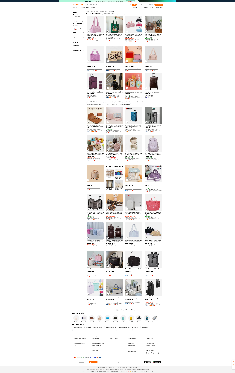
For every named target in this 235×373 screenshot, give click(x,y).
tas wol (106, 104)
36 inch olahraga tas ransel (130, 101)
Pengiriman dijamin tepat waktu (98, 343)
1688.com (105, 367)
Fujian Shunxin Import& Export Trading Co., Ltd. (133, 130)
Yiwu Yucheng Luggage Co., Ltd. (131, 245)
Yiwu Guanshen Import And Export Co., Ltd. (114, 160)
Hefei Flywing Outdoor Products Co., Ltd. (113, 131)
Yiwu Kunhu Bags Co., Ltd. (149, 245)
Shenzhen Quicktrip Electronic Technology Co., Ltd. (153, 190)
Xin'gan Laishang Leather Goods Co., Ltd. (152, 130)
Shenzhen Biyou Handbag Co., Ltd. (151, 69)
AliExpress (100, 367)
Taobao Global (122, 367)
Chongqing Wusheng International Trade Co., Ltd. (133, 69)
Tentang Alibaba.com (78, 336)
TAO (127, 367)
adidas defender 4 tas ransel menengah (95, 104)
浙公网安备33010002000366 (137, 371)
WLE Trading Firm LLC (149, 96)
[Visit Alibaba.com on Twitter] (151, 353)
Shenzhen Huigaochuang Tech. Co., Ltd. (113, 218)
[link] (233, 361)
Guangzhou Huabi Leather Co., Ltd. (93, 188)
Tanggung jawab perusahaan (79, 343)
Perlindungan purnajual (96, 345)
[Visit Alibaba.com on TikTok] (158, 353)
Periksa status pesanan (150, 343)
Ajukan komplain (131, 343)
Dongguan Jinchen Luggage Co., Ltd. (94, 218)
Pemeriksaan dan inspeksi (97, 347)
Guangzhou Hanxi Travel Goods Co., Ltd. (132, 218)
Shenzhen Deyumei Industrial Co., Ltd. (152, 218)
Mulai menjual (148, 340)
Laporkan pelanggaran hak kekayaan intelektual (134, 348)
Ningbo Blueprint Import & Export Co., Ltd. (94, 41)
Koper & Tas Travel (103, 11)
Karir (75, 345)
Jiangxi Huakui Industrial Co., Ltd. (93, 96)
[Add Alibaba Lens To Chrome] (93, 362)
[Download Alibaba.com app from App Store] (147, 362)
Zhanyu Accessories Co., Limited (93, 246)
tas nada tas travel (145, 327)
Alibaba (87, 11)
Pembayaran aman (95, 338)
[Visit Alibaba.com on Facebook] (146, 353)
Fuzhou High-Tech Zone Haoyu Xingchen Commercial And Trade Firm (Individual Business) (114, 274)
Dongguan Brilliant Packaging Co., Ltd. (132, 159)
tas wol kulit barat (119, 101)
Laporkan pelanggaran (132, 351)
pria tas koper (100, 101)
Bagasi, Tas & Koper (94, 11)
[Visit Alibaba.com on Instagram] (153, 353)
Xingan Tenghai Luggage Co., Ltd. (112, 245)
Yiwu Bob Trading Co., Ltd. (130, 274)
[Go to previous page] (114, 310)
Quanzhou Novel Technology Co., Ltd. (113, 69)
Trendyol (130, 367)
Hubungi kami (130, 340)
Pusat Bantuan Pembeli (132, 338)
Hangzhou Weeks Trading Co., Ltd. (112, 96)
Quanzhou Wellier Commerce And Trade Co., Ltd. (133, 97)
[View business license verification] (128, 371)
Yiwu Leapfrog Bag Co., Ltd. (130, 40)
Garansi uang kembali (96, 340)
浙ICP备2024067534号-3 (149, 371)
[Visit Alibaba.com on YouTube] (156, 353)
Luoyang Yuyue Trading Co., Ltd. (151, 40)
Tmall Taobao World (111, 367)
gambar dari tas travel (78, 327)
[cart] (146, 4)
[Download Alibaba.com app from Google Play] (157, 362)
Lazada (117, 367)
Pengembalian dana (131, 345)
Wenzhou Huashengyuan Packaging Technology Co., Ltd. (114, 39)
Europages (135, 367)
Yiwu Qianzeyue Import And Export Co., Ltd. (133, 189)
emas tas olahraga (142, 101)
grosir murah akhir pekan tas (111, 327)
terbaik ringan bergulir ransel (125, 104)
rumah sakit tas (114, 104)
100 (131, 309)
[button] (130, 4)
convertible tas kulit (91, 101)
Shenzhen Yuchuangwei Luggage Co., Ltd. (94, 130)
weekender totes (135, 327)
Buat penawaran (113, 340)
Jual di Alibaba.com (149, 338)
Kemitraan (147, 347)
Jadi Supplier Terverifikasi (150, 345)
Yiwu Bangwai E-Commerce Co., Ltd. (93, 159)
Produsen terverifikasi (114, 338)
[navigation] (78, 160)
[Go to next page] (134, 310)
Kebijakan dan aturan (96, 350)
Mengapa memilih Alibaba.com (80, 338)
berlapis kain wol (109, 101)
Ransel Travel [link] (111, 11)
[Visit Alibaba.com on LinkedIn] (148, 353)
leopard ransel (88, 327)
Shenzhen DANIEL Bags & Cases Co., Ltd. (152, 274)
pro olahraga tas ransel (98, 327)
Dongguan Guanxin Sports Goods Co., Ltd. (94, 69)
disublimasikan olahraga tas (124, 327)
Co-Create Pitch (77, 340)
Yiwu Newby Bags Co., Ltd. (91, 303)
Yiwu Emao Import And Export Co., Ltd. (152, 159)
